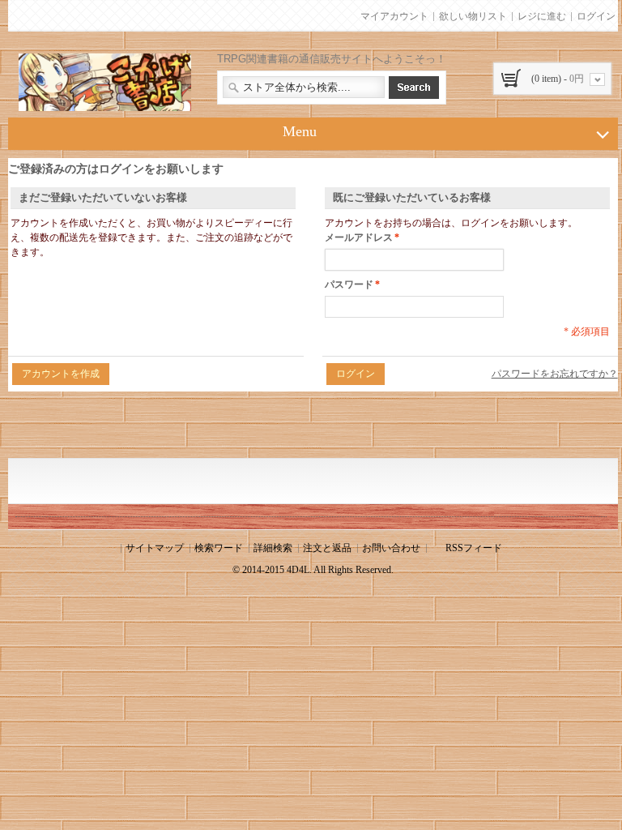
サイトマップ (155, 548)
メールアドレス (359, 237)
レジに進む (542, 16)
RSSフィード (473, 548)
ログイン (596, 16)
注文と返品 (327, 548)
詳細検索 (272, 548)
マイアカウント (394, 16)
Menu (300, 131)
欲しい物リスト (473, 16)
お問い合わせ (391, 548)
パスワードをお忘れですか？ (555, 373)
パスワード (349, 284)
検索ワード (218, 548)
